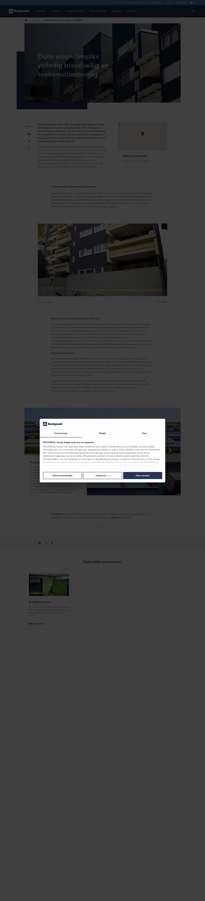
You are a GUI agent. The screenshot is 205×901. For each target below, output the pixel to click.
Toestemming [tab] (60, 433)
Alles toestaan (142, 475)
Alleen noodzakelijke (62, 475)
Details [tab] (102, 433)
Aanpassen (101, 475)
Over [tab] (144, 433)
